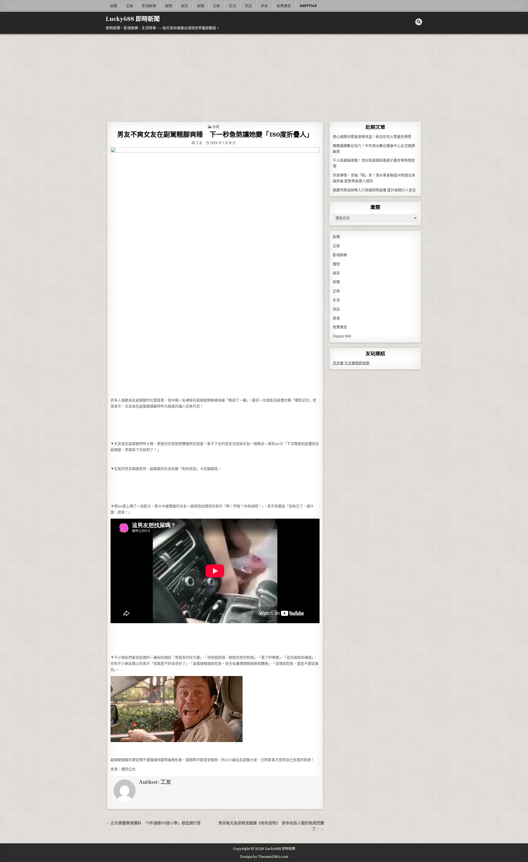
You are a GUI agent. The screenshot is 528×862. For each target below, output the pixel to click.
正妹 (129, 6)
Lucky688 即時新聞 (133, 19)
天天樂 (338, 363)
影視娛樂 (149, 6)
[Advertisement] (264, 75)
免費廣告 (284, 6)
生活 (232, 6)
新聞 (113, 6)
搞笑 (184, 6)
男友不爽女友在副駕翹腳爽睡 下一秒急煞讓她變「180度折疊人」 (215, 134)
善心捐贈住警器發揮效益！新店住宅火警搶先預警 (372, 137)
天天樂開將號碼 (356, 363)
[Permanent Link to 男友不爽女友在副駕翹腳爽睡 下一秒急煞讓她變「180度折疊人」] (215, 270)
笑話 (248, 6)
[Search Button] (418, 21)
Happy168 (308, 6)
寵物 (168, 6)
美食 (264, 6)
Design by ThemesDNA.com (264, 857)
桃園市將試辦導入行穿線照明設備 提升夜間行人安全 (374, 190)
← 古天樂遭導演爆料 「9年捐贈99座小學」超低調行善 (153, 823)
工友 (199, 142)
